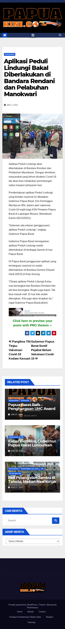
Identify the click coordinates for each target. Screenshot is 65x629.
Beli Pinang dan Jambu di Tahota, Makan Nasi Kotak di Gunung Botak (32, 481)
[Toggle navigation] (33, 35)
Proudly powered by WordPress (23, 605)
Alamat (30, 611)
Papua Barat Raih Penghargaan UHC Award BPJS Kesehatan (31, 408)
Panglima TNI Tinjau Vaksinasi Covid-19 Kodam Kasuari (20, 350)
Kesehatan (9, 54)
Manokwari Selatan (29, 469)
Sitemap (31, 622)
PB (22, 437)
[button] (60, 35)
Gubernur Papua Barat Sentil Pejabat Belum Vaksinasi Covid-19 (42, 350)
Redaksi (49, 617)
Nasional (25, 400)
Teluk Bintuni (15, 473)
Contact (42, 611)
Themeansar (32, 607)
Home (19, 611)
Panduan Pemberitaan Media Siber (25, 617)
